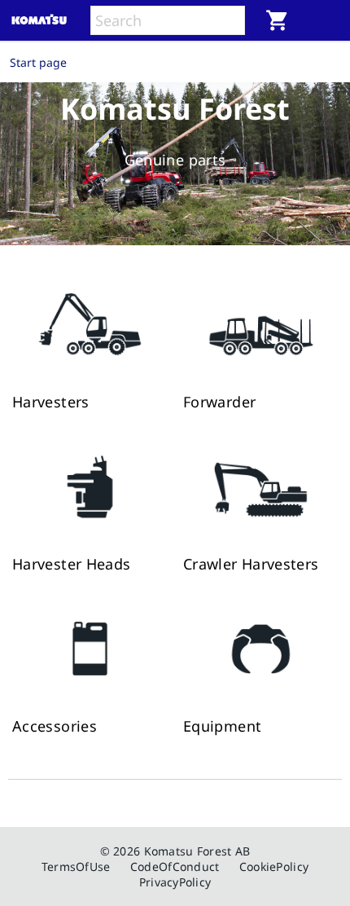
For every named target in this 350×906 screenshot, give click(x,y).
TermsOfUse (76, 866)
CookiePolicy (273, 866)
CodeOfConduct (175, 866)
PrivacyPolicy (175, 882)
